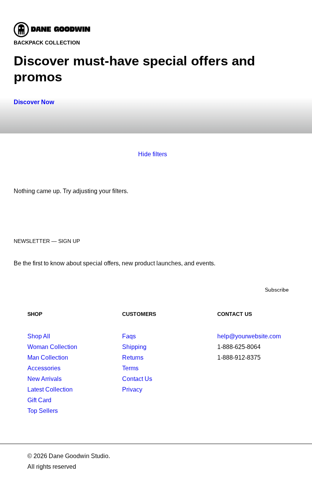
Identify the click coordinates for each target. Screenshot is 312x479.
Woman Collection (52, 347)
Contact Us (137, 379)
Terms (130, 368)
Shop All (38, 336)
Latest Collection (50, 389)
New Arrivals (44, 379)
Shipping (134, 347)
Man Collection (47, 357)
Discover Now (34, 102)
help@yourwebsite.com (249, 336)
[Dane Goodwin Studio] (53, 29)
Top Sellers (42, 411)
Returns (132, 357)
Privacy (132, 389)
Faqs (129, 336)
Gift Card (39, 400)
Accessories (43, 368)
